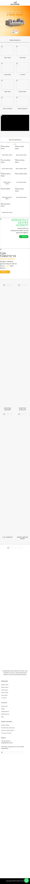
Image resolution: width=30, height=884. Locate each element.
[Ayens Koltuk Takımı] (21, 149)
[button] (26, 880)
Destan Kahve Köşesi (7, 182)
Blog (2, 717)
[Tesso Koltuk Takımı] (21, 192)
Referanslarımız (5, 714)
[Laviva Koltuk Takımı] (7, 163)
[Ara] (7, 2)
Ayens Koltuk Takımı (21, 155)
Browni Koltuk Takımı (21, 168)
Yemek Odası (4, 692)
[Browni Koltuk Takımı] (21, 163)
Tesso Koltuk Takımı (21, 197)
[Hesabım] (23, 3)
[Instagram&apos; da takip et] (14, 677)
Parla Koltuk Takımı (7, 155)
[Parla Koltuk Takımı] (7, 149)
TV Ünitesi (3, 698)
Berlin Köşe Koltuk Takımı (7, 198)
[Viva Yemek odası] (21, 176)
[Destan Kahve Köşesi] (7, 176)
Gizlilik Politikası (5, 725)
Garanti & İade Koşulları (7, 730)
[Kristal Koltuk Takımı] (7, 207)
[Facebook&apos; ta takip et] (12, 677)
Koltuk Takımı (4, 687)
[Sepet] (27, 3)
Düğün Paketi (4, 684)
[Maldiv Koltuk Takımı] (15, 21)
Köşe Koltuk (4, 695)
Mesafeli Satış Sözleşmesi (8, 727)
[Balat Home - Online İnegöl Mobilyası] (15, 3)
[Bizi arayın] (18, 677)
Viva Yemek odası (21, 182)
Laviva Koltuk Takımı (7, 168)
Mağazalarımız (5, 711)
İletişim (3, 709)
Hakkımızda (4, 706)
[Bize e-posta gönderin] (16, 677)
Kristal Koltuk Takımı (7, 212)
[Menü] (3, 3)
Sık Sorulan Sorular (6, 733)
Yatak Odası (4, 690)
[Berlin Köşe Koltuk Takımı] (7, 192)
